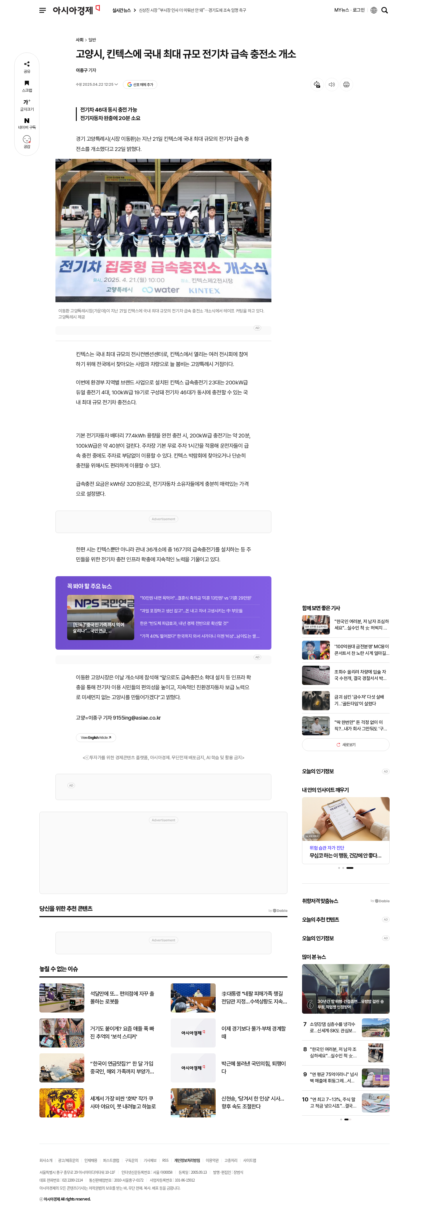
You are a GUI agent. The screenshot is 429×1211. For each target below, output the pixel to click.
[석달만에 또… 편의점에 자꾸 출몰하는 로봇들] (61, 1011)
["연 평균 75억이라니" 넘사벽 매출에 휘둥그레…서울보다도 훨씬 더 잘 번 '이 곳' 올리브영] (376, 1086)
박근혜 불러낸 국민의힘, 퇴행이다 (254, 1067)
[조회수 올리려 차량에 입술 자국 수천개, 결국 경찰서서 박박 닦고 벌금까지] (316, 683)
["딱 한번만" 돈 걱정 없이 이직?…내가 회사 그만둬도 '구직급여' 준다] (316, 734)
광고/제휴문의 (68, 1160)
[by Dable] (277, 911)
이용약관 (212, 1160)
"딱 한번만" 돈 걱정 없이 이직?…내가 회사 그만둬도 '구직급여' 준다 (361, 726)
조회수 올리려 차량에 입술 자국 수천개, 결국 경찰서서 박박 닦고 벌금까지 (360, 675)
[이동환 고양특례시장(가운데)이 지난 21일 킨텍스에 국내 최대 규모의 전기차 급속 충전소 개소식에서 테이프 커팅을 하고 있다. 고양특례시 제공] (163, 231)
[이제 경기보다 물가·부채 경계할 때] (193, 1046)
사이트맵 (249, 1160)
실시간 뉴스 (121, 10)
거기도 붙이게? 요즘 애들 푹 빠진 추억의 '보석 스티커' (122, 1032)
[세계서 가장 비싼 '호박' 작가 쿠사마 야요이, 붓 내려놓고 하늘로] (61, 1116)
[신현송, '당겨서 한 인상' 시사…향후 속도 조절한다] (193, 1116)
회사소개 (45, 1160)
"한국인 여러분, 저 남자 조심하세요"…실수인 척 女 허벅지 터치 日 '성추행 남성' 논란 (361, 625)
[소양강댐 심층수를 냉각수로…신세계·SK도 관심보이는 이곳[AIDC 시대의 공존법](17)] (376, 1036)
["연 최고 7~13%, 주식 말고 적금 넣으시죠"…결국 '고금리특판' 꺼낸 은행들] (376, 1111)
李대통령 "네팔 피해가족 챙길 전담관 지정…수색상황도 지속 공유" (252, 998)
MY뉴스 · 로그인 (349, 10)
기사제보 (150, 1160)
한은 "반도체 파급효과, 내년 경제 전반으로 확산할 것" (184, 623)
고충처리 (230, 1160)
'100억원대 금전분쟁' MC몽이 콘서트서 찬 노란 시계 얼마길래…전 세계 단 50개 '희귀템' (361, 650)
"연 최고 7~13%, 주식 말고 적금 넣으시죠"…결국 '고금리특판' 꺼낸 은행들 (332, 1106)
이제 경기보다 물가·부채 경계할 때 (254, 1032)
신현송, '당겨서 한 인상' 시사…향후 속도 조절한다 (253, 1102)
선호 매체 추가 (143, 84)
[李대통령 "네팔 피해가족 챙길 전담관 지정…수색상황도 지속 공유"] (193, 1011)
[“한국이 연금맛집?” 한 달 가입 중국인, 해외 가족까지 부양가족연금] (61, 1081)
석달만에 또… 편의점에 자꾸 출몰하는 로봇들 (122, 997)
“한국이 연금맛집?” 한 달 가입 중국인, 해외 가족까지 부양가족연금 (122, 1067)
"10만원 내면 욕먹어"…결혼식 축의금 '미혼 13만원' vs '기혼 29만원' (195, 598)
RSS (165, 1160)
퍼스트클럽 (111, 1160)
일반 (92, 40)
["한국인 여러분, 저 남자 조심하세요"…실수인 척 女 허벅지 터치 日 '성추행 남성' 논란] (316, 633)
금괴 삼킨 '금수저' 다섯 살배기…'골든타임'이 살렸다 (359, 700)
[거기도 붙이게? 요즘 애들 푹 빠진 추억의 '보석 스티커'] (61, 1046)
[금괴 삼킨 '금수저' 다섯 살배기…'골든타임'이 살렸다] (316, 709)
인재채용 (90, 1160)
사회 (79, 40)
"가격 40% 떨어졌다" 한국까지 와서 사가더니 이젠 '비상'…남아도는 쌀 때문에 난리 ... (200, 636)
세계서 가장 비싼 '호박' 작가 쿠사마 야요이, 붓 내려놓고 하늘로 (123, 1102)
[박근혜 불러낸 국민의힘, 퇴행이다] (193, 1081)
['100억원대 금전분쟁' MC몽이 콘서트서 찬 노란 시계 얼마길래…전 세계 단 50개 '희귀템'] (316, 658)
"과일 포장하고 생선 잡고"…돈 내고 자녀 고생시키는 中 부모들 (191, 611)
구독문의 (131, 1160)
